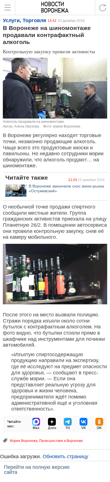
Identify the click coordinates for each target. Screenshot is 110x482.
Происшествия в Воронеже (61, 441)
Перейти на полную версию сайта (37, 470)
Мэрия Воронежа (24, 441)
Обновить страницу (65, 456)
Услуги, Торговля (24, 20)
